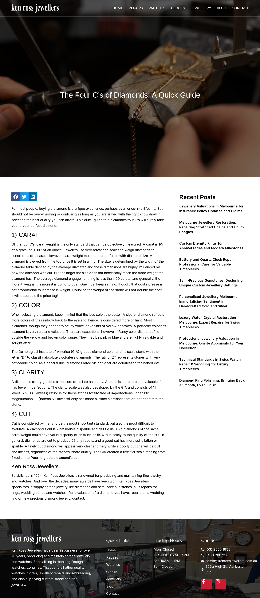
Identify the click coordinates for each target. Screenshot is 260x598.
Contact (240, 8)
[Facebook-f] (206, 584)
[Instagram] (220, 584)
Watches (157, 8)
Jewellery (201, 8)
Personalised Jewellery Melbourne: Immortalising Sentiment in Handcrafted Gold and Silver (208, 301)
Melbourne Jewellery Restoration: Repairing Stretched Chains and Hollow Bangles (212, 227)
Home (117, 8)
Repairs (136, 8)
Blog (221, 8)
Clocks (178, 8)
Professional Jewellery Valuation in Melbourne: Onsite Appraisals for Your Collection (211, 343)
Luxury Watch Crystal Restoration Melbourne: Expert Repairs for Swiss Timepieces (209, 322)
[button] (15, 196)
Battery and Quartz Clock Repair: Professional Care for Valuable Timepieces (207, 264)
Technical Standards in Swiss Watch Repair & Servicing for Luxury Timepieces (210, 364)
